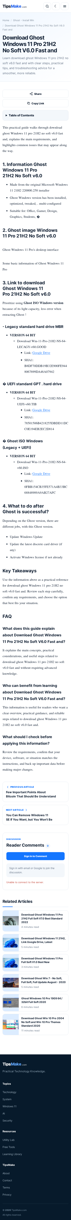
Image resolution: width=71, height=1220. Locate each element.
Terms (6, 1187)
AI (4, 1113)
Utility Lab (9, 1139)
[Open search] (47, 6)
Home (6, 20)
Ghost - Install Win (23, 20)
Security (7, 1120)
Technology (9, 1092)
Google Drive (41, 352)
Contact (7, 1180)
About (6, 1173)
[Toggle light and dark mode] (56, 6)
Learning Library (12, 1154)
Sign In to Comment (35, 856)
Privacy (7, 1194)
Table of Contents (21, 115)
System (7, 1099)
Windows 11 (10, 1106)
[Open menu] (64, 6)
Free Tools (9, 1147)
